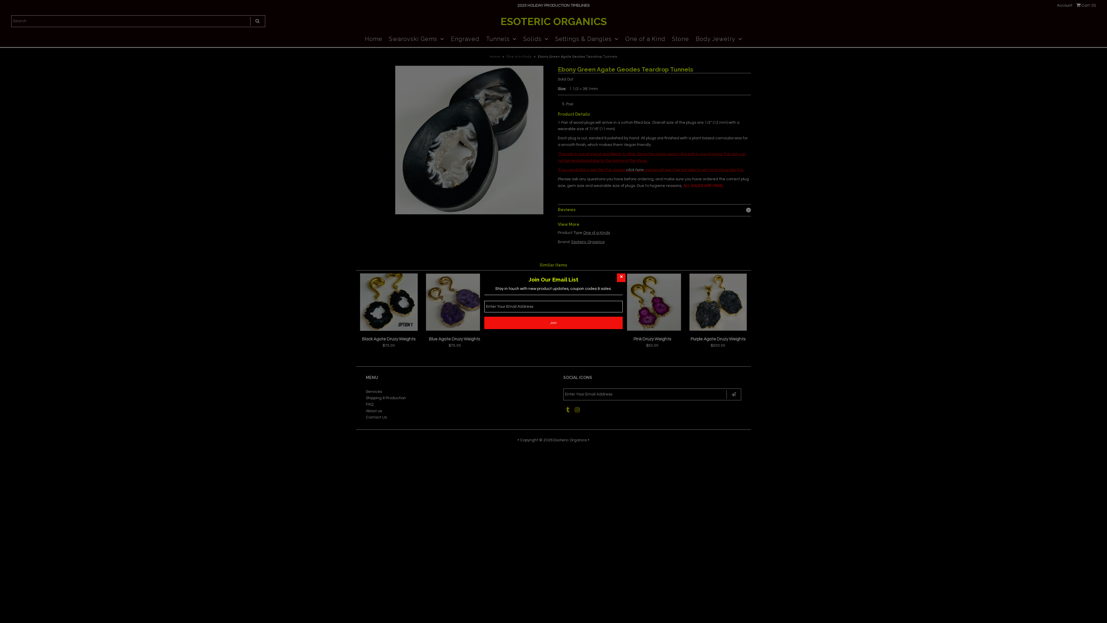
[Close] (621, 277)
